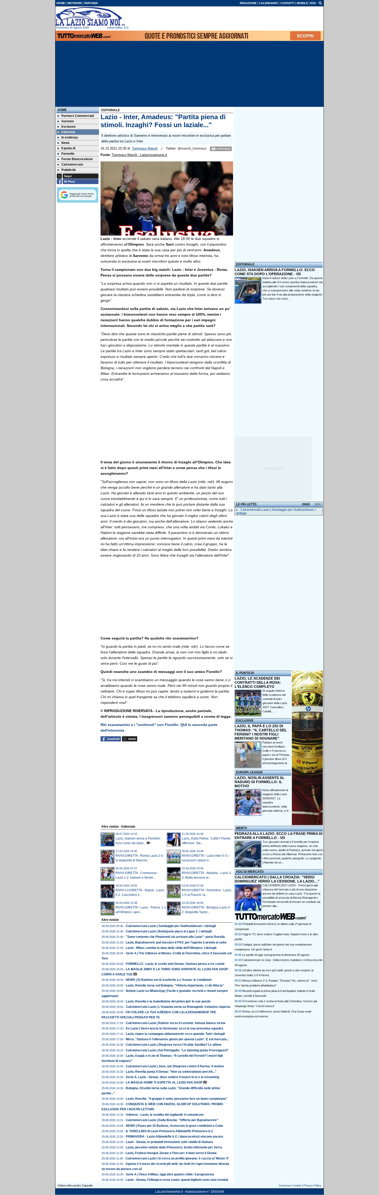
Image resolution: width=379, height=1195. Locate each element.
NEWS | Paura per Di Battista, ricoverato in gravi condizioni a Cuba (174, 1126)
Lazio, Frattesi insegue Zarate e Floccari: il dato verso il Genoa (171, 1153)
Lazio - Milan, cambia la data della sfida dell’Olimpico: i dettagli (171, 948)
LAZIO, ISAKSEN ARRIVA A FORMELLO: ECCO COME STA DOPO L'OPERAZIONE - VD (275, 272)
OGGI (306, 504)
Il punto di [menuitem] (68, 148)
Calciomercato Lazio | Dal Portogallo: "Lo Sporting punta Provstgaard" (177, 1050)
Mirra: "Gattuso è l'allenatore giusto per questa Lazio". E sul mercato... (177, 1039)
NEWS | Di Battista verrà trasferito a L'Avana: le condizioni (168, 980)
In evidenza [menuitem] (69, 137)
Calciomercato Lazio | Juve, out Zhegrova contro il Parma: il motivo (175, 1066)
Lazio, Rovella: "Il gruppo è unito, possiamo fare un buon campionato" (176, 1099)
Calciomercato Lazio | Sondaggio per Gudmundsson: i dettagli (171, 926)
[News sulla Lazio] (90, 16)
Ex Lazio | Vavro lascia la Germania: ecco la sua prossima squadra (174, 1028)
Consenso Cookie (290, 1185)
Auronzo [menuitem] (67, 121)
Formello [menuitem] (67, 153)
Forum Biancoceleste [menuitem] (77, 159)
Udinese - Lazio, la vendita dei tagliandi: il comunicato (165, 1114)
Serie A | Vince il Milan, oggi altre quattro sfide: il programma (170, 1174)
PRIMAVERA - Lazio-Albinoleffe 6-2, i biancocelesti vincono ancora (174, 1136)
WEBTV (241, 828)
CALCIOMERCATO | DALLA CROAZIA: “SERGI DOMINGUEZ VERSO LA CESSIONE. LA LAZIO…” (277, 879)
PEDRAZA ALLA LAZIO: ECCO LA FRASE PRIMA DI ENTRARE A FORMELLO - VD (279, 836)
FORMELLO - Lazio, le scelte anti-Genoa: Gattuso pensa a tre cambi (175, 964)
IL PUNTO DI (245, 673)
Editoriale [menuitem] (68, 132)
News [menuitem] (65, 143)
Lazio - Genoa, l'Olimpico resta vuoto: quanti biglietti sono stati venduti (177, 1180)
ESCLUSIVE (244, 720)
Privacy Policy (312, 1185)
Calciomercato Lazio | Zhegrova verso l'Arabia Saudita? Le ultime (173, 1044)
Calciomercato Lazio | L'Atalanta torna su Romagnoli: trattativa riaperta (178, 1007)
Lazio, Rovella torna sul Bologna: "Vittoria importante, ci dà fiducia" (175, 985)
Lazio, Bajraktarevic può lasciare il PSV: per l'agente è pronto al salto (176, 942)
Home (62, 110)
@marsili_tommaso (192, 148)
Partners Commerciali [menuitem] (77, 116)
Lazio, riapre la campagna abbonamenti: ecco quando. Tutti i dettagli (175, 1034)
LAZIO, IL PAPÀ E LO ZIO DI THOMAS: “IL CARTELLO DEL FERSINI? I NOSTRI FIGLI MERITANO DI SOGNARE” (261, 732)
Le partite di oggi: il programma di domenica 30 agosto (275, 954)
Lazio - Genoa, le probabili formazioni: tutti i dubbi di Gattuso (169, 1142)
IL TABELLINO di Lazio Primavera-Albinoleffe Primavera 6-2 (169, 1131)
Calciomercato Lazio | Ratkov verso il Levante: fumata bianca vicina (175, 1023)
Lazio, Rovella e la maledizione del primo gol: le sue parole (168, 1001)
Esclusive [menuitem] (68, 126)
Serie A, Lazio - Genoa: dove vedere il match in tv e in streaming (172, 1077)
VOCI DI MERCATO (249, 871)
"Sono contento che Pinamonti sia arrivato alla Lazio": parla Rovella (175, 937)
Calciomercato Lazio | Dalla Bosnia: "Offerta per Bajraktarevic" (172, 1120)
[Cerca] (320, 2)
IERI (318, 504)
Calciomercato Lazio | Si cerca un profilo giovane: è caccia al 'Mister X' (177, 1158)
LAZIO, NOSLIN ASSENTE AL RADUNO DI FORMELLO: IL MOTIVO (260, 782)
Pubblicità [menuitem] (68, 170)
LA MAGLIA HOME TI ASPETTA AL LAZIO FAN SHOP (164, 1082)
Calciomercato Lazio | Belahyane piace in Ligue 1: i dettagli (169, 931)
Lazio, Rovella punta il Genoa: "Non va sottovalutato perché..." (171, 1071)
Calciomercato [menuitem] (72, 164)
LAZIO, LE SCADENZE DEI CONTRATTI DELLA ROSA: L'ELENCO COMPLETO (258, 682)
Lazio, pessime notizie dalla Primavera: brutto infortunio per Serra (174, 1147)
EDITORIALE (245, 264)
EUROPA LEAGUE (249, 772)
